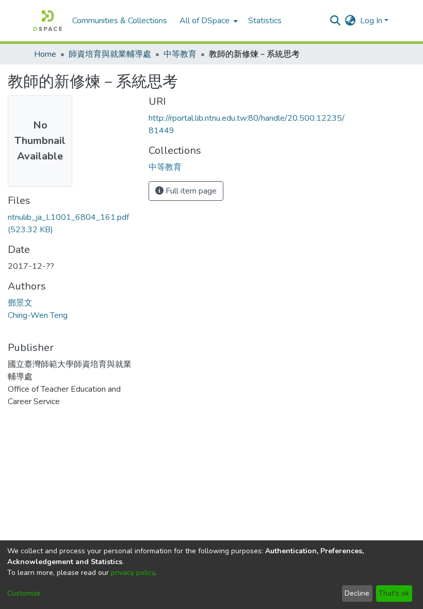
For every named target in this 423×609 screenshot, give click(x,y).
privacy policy (133, 573)
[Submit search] (335, 20)
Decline (357, 593)
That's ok (394, 593)
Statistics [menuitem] (265, 20)
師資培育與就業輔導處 (110, 54)
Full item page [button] (190, 191)
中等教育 (180, 54)
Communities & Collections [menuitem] (119, 20)
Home (45, 54)
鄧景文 (20, 303)
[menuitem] (207, 20)
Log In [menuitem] (371, 20)
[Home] (48, 20)
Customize (24, 593)
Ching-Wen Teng (38, 315)
